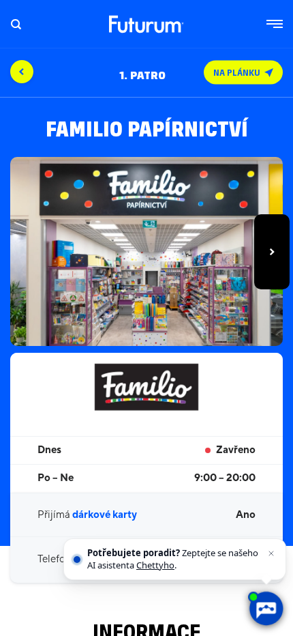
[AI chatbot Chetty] (266, 609)
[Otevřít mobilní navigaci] (274, 24)
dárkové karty (104, 514)
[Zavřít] (271, 553)
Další (272, 251)
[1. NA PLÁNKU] (146, 53)
